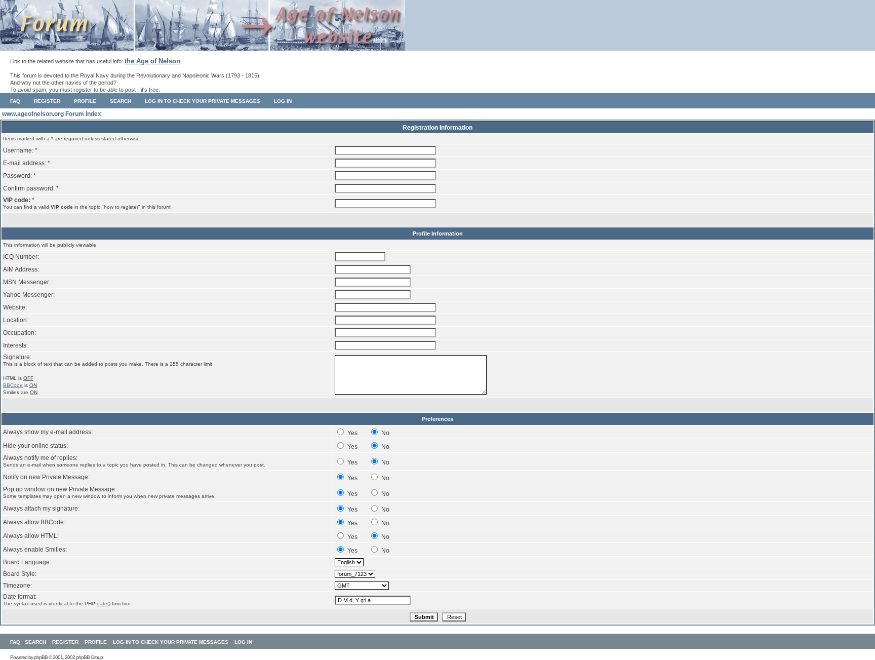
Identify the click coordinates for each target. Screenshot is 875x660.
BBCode (13, 385)
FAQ (15, 101)
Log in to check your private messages (202, 101)
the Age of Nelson (152, 61)
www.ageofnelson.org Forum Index (51, 114)
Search (120, 101)
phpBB (41, 657)
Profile (85, 101)
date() (103, 603)
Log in (283, 101)
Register (47, 101)
